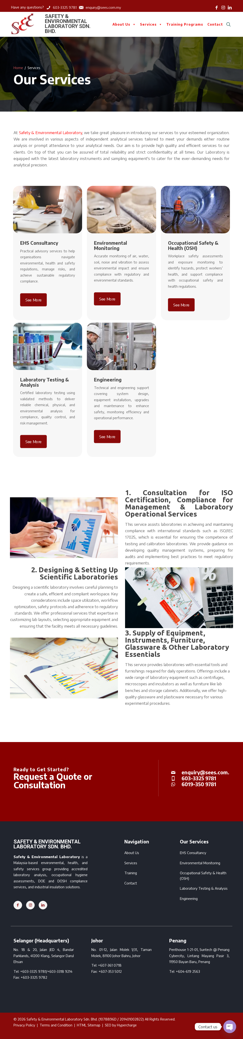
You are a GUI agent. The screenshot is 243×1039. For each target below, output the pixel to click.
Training (130, 873)
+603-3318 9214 (59, 971)
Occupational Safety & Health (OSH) (203, 875)
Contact (130, 883)
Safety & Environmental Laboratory (50, 132)
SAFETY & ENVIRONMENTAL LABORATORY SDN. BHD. (68, 23)
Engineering (189, 898)
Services (130, 863)
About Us (131, 853)
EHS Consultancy (193, 853)
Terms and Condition (56, 1025)
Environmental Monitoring (200, 863)
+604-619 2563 (188, 971)
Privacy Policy (24, 1025)
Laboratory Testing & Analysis (204, 888)
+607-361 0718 (110, 965)
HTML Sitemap (88, 1025)
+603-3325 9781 (33, 971)
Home (18, 68)
